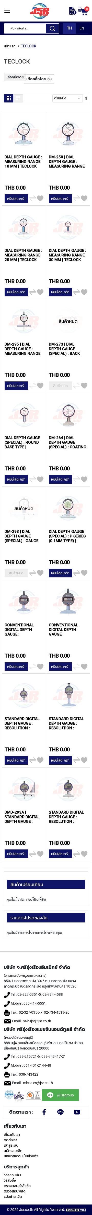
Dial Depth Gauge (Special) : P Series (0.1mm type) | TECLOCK (67, 536)
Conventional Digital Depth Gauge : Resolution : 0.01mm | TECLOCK (22, 629)
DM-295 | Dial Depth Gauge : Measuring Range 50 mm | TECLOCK (22, 349)
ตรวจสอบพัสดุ (15, 1191)
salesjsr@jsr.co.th (37, 1021)
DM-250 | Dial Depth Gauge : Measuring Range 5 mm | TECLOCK (67, 161)
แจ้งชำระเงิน (13, 1197)
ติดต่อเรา (10, 1140)
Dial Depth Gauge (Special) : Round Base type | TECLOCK (22, 442)
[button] (40, 198)
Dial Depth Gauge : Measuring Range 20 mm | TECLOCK (23, 255)
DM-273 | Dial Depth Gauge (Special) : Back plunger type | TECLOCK (64, 349)
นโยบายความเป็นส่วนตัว (21, 1156)
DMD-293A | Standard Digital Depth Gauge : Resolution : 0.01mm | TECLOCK (22, 817)
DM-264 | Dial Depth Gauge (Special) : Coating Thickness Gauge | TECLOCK (67, 442)
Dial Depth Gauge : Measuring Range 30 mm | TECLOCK (67, 255)
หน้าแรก (10, 46)
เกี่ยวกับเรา (12, 1135)
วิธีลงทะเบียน (13, 1175)
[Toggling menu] (7, 11)
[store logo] (39, 11)
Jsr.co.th (26, 1210)
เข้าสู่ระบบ (11, 1145)
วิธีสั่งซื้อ (10, 1180)
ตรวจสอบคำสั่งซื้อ (17, 1186)
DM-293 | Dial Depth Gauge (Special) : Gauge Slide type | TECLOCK (21, 536)
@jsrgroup (65, 1095)
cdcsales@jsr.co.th (38, 1083)
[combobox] (31, 28)
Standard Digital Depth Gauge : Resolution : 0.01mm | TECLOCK (22, 723)
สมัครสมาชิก (13, 1151)
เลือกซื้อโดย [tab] (15, 77)
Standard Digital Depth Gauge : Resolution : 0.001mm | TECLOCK (67, 817)
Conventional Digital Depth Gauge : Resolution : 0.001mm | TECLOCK (67, 629)
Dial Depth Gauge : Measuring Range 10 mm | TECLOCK (23, 161)
